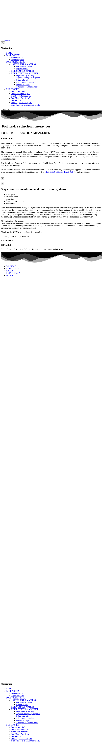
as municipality (17, 57)
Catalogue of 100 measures (27, 87)
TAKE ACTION (13, 55)
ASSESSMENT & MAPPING (23, 64)
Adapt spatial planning (25, 82)
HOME (9, 53)
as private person (17, 60)
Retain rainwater (22, 80)
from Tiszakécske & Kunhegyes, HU (25, 105)
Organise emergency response (28, 78)
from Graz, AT (17, 100)
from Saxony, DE (18, 91)
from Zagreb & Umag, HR (21, 103)
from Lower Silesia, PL (20, 94)
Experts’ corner (22, 69)
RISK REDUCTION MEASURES (25, 73)
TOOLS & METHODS (15, 62)
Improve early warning (25, 75)
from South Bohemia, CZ (21, 96)
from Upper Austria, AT (20, 98)
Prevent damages (23, 84)
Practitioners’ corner (24, 66)
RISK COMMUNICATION (22, 71)
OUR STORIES (12, 89)
